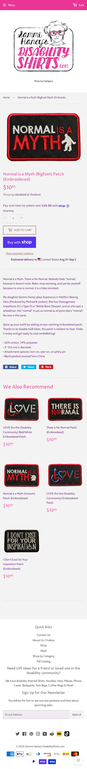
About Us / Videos (44, 640)
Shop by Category (43, 656)
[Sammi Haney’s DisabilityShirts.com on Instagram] (38, 734)
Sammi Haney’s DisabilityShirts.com (45, 746)
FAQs (43, 645)
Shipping (8, 194)
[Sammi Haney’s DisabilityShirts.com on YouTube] (45, 734)
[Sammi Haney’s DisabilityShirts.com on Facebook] (24, 734)
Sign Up (76, 714)
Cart (81, 5)
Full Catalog (43, 661)
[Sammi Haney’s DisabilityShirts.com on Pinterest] (31, 734)
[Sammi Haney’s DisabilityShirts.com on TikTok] (66, 735)
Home (6, 97)
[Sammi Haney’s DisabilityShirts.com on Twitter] (18, 734)
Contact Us (43, 635)
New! (43, 651)
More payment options (19, 253)
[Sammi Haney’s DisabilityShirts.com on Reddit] (52, 735)
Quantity (8, 211)
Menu (11, 5)
